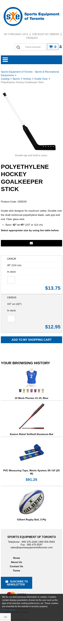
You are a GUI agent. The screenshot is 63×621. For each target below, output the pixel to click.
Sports (16, 78)
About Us (16, 562)
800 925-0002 (47, 541)
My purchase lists (16, 34)
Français (32, 38)
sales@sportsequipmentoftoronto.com (31, 547)
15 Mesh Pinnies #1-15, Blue (31, 398)
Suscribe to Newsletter (17, 583)
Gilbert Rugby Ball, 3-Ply (31, 519)
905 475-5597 (35, 544)
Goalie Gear (41, 78)
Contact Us (16, 566)
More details (9, 609)
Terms (16, 570)
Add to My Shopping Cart (32, 339)
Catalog (5, 78)
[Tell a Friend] (31, 243)
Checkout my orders (45, 34)
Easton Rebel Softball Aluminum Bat (31, 434)
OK (5, 617)
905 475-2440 (29, 541)
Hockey (27, 78)
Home (16, 557)
